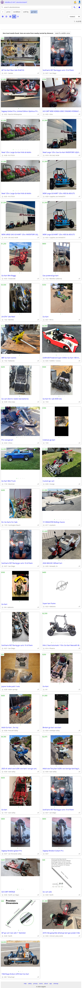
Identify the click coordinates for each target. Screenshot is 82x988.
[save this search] (79, 7)
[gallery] (14, 16)
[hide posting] (38, 73)
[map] (18, 16)
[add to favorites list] (2, 73)
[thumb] (6, 16)
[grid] (10, 16)
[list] (3, 16)
